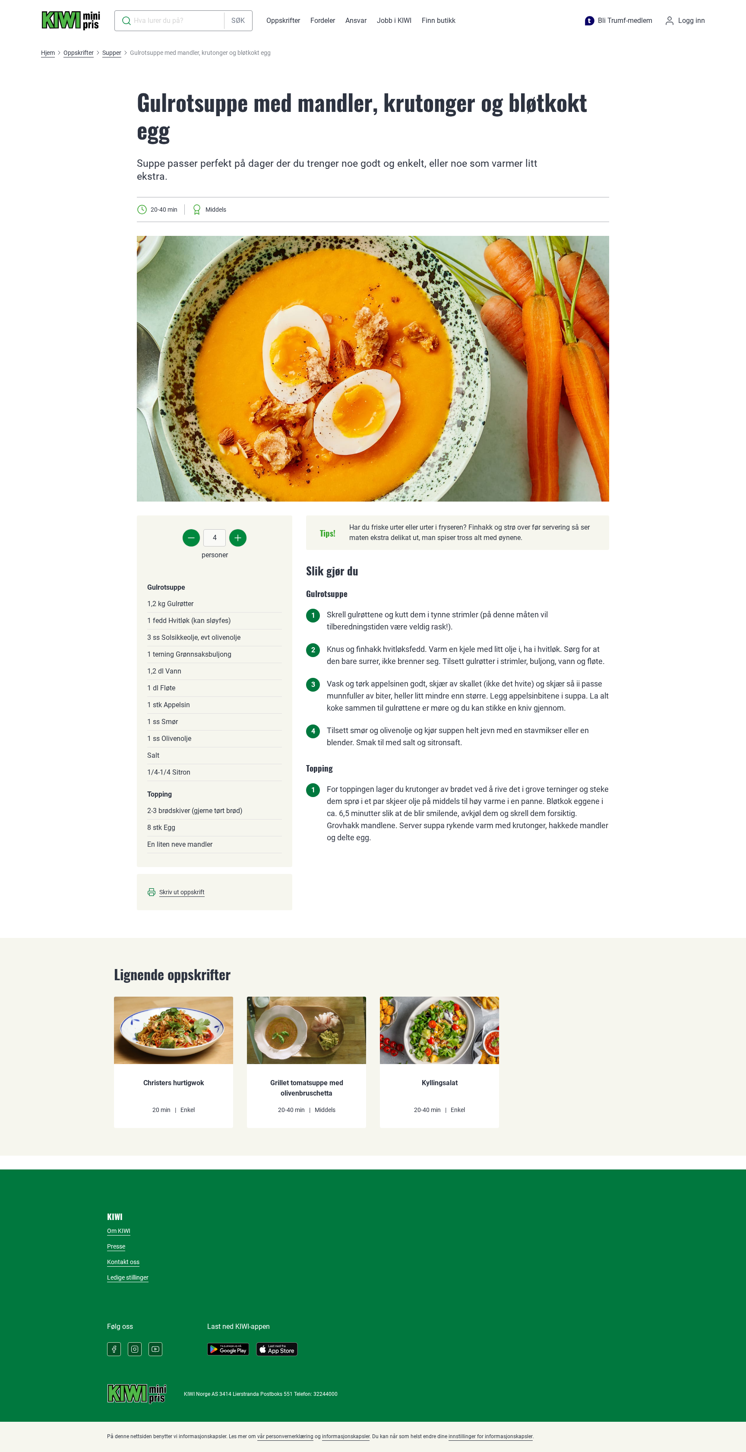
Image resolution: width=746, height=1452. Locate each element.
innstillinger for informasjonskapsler (491, 1436)
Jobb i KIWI (394, 20)
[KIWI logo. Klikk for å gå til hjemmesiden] (71, 20)
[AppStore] (277, 1349)
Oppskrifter (283, 20)
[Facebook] (114, 1349)
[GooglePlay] (228, 1349)
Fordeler (322, 20)
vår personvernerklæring (285, 1436)
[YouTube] (155, 1349)
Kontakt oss (123, 1261)
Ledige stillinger (128, 1277)
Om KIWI (118, 1230)
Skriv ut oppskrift (182, 892)
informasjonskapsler (346, 1436)
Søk (238, 20)
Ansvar (356, 20)
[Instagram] (135, 1349)
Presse (116, 1246)
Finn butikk (438, 20)
